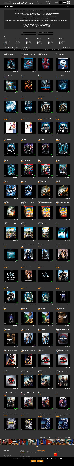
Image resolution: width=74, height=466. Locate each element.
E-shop (48, 3)
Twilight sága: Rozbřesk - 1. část (62, 244)
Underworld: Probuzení (43, 244)
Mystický (39, 41)
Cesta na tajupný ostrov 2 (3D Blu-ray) (11, 224)
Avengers (40, 160)
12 (60, 437)
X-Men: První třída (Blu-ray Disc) (10, 414)
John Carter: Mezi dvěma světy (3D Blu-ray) (27, 203)
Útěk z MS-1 (58, 139)
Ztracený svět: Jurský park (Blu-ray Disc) (62, 351)
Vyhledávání (67, 6)
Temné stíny (23, 139)
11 (58, 437)
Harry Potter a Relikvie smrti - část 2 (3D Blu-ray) (44, 372)
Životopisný (18, 44)
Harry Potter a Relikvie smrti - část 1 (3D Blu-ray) (27, 372)
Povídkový (18, 42)
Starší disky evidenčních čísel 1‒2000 (30, 26)
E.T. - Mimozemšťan (60, 54)
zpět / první (43, 437)
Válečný (50, 43)
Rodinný (39, 42)
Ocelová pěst (58, 266)
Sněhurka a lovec (42, 96)
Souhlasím (40, 461)
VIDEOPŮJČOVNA (22, 3)
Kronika (57, 223)
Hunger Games (24, 75)
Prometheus (6, 96)
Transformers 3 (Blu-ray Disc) (27, 392)
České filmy (23, 47)
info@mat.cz (22, 452)
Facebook (39, 450)
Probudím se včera (8, 118)
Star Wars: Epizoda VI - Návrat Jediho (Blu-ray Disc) (44, 414)
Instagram (43, 450)
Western (6, 44)
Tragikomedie (29, 43)
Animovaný (18, 38)
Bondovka (29, 38)
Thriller (17, 43)
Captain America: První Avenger (10, 350)
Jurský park (6, 371)
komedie (42, 27)
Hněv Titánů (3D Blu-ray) (43, 181)
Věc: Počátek (6, 266)
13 (61, 437)
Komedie (17, 41)
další (69, 437)
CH (27, 49)
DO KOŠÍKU (15, 71)
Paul (56, 392)
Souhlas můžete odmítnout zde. (37, 464)
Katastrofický (7, 41)
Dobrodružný (51, 38)
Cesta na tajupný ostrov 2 (26, 223)
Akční (6, 38)
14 (63, 437)
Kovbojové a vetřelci (25, 329)
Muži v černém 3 (59, 118)
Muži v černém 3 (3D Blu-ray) (44, 118)
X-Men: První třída (25, 414)
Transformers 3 (41, 392)
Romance (51, 42)
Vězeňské (62, 43)
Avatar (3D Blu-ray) (8, 75)
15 (65, 437)
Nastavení (33, 461)
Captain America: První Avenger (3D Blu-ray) (62, 330)
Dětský (39, 38)
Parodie (50, 41)
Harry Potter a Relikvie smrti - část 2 (62, 372)
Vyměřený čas (24, 287)
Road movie (29, 42)
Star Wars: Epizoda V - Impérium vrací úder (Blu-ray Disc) (62, 414)
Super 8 (57, 287)
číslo (61, 49)
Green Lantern (24, 308)
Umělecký (40, 43)
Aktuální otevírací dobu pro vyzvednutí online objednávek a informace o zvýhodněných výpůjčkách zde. (37, 18)
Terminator (40, 75)
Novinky (28, 47)
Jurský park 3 (41, 350)
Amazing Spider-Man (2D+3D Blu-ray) (28, 55)
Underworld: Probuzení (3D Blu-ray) (28, 245)
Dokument (62, 38)
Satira (61, 42)
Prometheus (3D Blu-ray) (61, 75)
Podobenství (62, 41)
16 (66, 437)
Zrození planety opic (60, 308)
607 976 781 (38, 3)
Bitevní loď (6, 181)
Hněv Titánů (58, 181)
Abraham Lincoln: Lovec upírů (10, 54)
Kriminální (29, 41)
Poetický (6, 42)
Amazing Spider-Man (42, 54)
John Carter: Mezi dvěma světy (45, 202)
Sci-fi (6, 43)
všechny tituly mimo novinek (45, 25)
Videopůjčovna (9, 6)
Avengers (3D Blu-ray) (25, 160)
